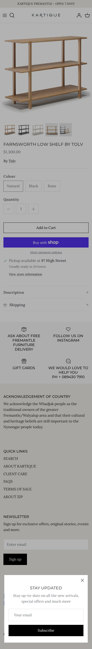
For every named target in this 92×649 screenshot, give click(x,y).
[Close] (82, 580)
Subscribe (46, 630)
